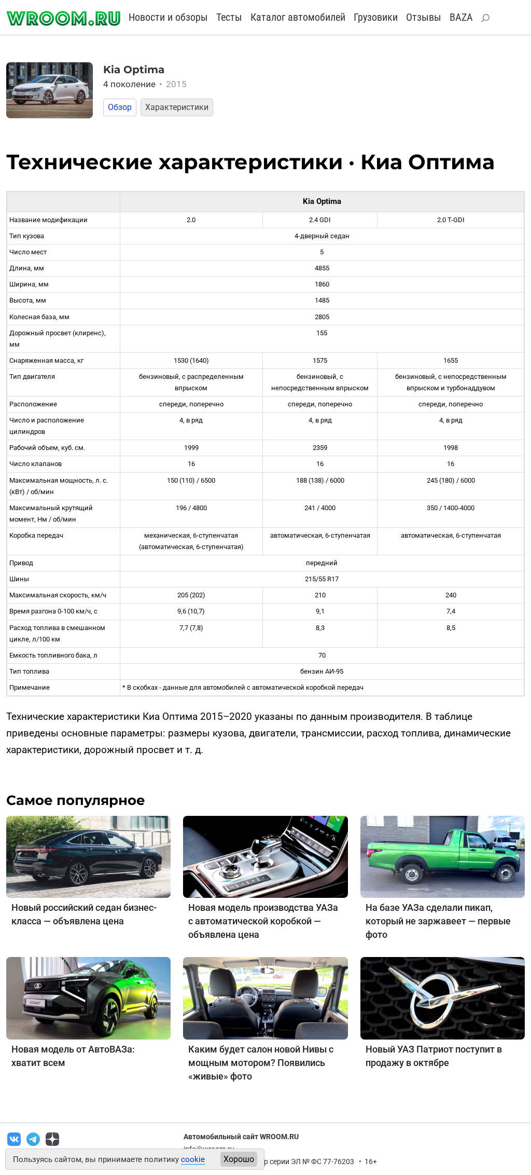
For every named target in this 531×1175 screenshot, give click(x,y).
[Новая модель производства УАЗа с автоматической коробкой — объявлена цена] (265, 856)
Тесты (229, 17)
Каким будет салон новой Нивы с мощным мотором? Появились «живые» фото (260, 1063)
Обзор (120, 107)
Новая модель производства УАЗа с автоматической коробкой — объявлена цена (263, 921)
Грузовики (376, 17)
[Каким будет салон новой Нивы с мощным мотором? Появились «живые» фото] (265, 998)
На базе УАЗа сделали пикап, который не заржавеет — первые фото (438, 921)
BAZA (461, 17)
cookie (193, 1159)
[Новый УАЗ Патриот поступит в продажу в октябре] (442, 998)
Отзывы (423, 17)
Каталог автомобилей (297, 17)
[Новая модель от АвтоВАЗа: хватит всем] (88, 998)
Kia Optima (133, 69)
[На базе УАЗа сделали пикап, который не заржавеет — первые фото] (442, 856)
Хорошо (238, 1159)
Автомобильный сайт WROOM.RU (241, 1136)
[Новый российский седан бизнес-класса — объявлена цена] (88, 856)
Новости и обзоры (168, 17)
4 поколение (145, 84)
